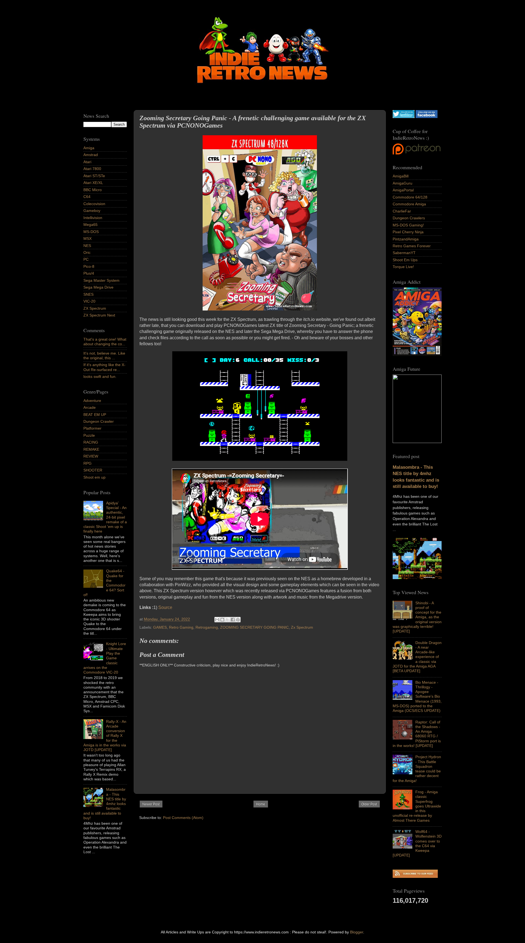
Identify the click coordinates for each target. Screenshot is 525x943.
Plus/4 (88, 273)
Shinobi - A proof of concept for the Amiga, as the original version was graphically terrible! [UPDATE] (417, 617)
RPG (87, 463)
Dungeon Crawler (98, 421)
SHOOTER (92, 470)
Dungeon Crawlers (409, 218)
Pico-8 (88, 266)
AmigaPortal (403, 190)
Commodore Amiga (409, 204)
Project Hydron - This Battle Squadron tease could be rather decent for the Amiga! (417, 769)
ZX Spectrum (94, 308)
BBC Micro (92, 190)
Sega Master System (101, 280)
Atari (87, 162)
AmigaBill (401, 176)
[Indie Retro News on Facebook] (427, 116)
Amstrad (90, 155)
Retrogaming (207, 627)
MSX (87, 238)
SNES (88, 294)
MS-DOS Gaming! (408, 225)
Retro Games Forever (412, 246)
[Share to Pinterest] (238, 619)
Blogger (356, 932)
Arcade (89, 407)
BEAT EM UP (94, 414)
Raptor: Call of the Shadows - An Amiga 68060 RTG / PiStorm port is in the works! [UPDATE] (417, 734)
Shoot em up (94, 477)
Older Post (369, 804)
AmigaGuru (402, 183)
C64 (87, 196)
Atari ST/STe (94, 176)
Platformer (92, 428)
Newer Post (151, 804)
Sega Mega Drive (98, 287)
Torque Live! (403, 266)
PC (86, 259)
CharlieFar (402, 211)
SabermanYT (404, 253)
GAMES (160, 627)
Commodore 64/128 (410, 197)
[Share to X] (227, 619)
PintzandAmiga (406, 239)
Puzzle (89, 435)
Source (165, 607)
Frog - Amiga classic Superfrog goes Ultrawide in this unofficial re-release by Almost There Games (417, 806)
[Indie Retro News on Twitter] (404, 116)
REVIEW (90, 456)
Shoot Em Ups (405, 260)
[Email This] (217, 619)
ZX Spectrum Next (99, 315)
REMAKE (91, 449)
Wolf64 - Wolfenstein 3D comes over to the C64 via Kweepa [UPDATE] (417, 843)
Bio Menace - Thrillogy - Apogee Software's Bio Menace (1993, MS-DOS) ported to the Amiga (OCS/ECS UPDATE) (417, 696)
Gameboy (91, 210)
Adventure (92, 400)
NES (87, 245)
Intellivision (92, 217)
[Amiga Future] (417, 354)
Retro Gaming (181, 627)
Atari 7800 (92, 168)
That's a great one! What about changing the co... (104, 341)
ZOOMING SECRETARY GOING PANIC (254, 627)
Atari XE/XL (93, 182)
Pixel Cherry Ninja (408, 232)
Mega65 (90, 224)
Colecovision (94, 204)
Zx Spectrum (302, 627)
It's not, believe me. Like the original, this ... (104, 355)
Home (260, 804)
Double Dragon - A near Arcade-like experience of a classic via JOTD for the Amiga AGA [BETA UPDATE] (417, 656)
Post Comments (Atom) (183, 817)
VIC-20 (89, 301)
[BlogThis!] (222, 619)
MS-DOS (91, 231)
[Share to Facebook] (232, 619)
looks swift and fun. (99, 376)
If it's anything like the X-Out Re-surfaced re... (104, 367)
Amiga (88, 148)
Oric (87, 252)
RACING (90, 442)
